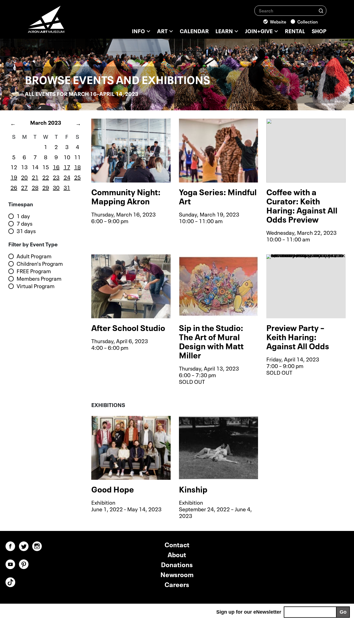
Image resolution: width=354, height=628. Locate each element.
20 (24, 177)
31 (67, 187)
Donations (177, 564)
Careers (177, 584)
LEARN (224, 30)
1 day (23, 216)
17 (67, 166)
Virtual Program (35, 286)
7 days (24, 223)
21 (35, 177)
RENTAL (295, 30)
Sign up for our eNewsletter (248, 612)
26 (14, 187)
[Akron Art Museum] (61, 22)
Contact (177, 544)
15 (45, 166)
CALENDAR (194, 30)
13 (24, 166)
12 (14, 166)
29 (45, 187)
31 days (26, 230)
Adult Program (34, 256)
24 (67, 177)
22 (45, 177)
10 (67, 156)
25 (77, 177)
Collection (307, 21)
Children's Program (40, 263)
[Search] (321, 10)
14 (35, 166)
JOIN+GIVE (259, 30)
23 (56, 177)
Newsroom (177, 574)
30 (56, 187)
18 (77, 166)
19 (14, 177)
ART (162, 30)
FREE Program (34, 271)
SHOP (319, 30)
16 (56, 166)
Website (278, 21)
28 (35, 187)
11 (77, 156)
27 (24, 187)
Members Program (39, 278)
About (177, 554)
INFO (138, 30)
